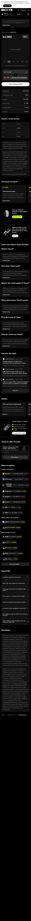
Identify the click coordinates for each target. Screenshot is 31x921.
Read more (6, 25)
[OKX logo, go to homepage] (6, 10)
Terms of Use (17, 683)
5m (9, 61)
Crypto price (12, 715)
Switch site (7, 5)
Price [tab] (18, 14)
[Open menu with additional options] (29, 10)
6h (18, 61)
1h (13, 61)
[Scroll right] (25, 14)
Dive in (5, 414)
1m (5, 61)
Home (3, 715)
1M (26, 61)
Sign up (23, 10)
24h (22, 61)
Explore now (16, 217)
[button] (18, 10)
